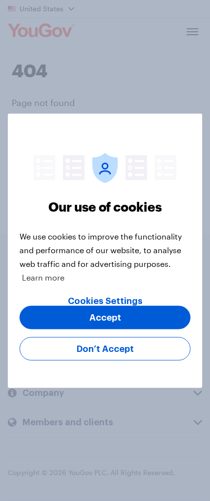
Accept (105, 317)
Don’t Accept (105, 348)
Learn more (43, 277)
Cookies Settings (105, 300)
